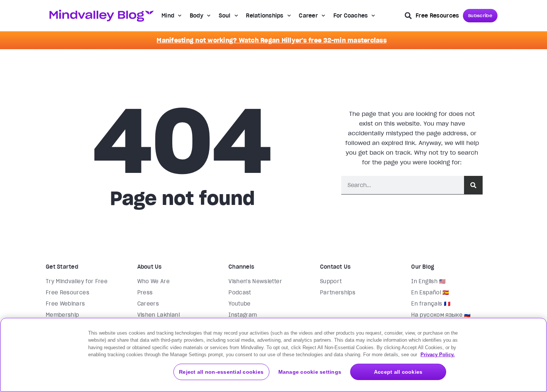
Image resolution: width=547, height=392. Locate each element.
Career (308, 15)
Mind (167, 15)
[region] (273, 354)
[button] (408, 15)
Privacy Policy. (437, 354)
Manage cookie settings (310, 372)
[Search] (473, 185)
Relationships (264, 15)
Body (196, 15)
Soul (225, 15)
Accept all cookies (398, 372)
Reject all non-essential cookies (221, 372)
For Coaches (350, 15)
